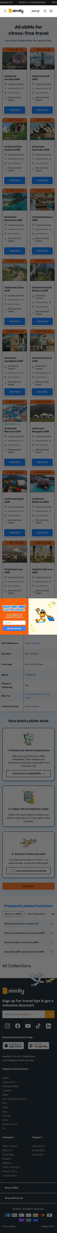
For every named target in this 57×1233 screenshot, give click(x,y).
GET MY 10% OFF (14, 628)
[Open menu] (5, 11)
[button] (51, 11)
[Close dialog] (53, 603)
